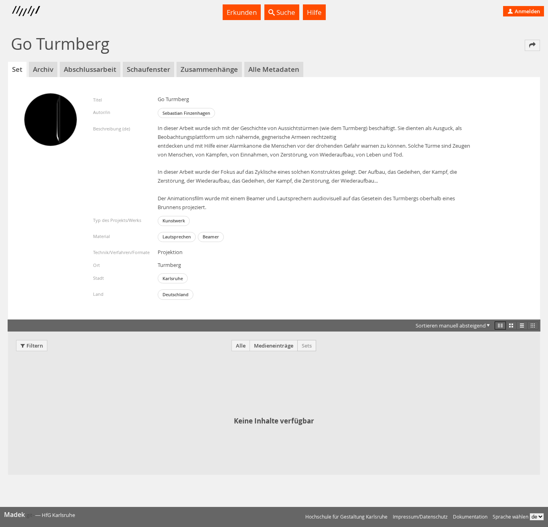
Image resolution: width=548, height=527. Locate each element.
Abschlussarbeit (90, 69)
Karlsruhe (172, 278)
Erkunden (242, 12)
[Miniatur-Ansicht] (532, 325)
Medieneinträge (273, 345)
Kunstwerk (173, 221)
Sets (307, 345)
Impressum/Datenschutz (420, 516)
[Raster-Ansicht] (511, 325)
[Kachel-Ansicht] (500, 325)
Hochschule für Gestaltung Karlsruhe (346, 516)
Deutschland (175, 294)
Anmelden (526, 11)
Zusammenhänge (209, 69)
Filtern (34, 345)
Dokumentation (470, 516)
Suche (285, 12)
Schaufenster (148, 69)
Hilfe (314, 12)
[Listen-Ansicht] (522, 325)
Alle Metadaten (273, 69)
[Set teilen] (532, 45)
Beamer (211, 237)
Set (17, 69)
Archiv (43, 69)
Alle (241, 345)
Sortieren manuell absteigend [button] (451, 325)
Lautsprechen (176, 237)
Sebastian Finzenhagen (186, 113)
